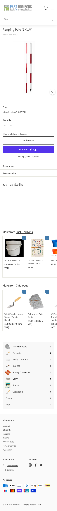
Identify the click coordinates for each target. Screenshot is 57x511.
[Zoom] (52, 92)
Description (8, 166)
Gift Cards (6, 430)
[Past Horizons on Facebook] (35, 465)
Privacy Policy (8, 441)
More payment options (28, 156)
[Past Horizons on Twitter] (41, 465)
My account (7, 449)
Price (5, 107)
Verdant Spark (35, 504)
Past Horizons (24, 232)
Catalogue (22, 285)
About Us (6, 426)
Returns (6, 437)
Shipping (6, 134)
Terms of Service (9, 446)
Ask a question (9, 173)
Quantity (7, 119)
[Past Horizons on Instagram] (30, 465)
